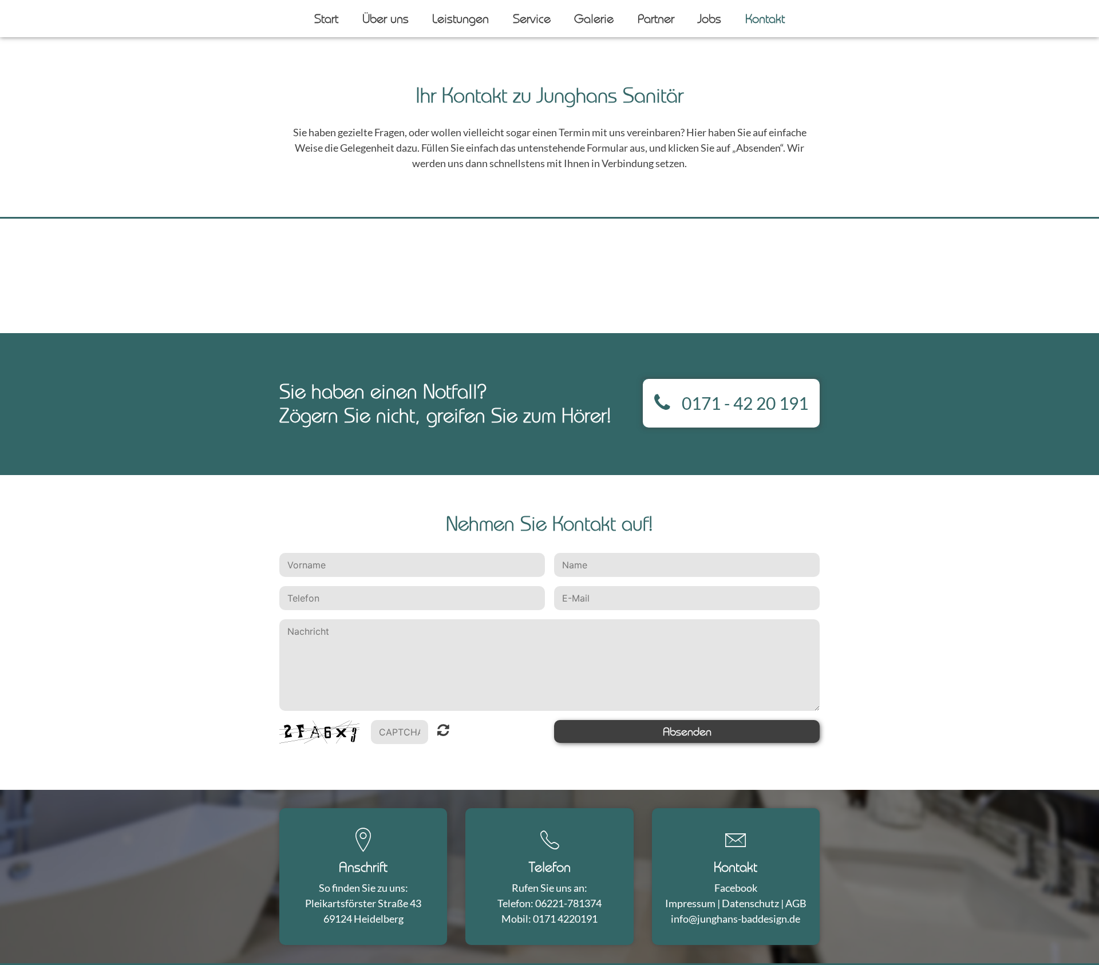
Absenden (687, 731)
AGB (796, 903)
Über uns (385, 18)
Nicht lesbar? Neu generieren (443, 732)
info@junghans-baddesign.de (735, 918)
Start (326, 18)
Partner (656, 18)
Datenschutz (750, 903)
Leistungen (460, 18)
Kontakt (765, 18)
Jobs (709, 18)
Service (532, 18)
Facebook (735, 887)
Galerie (594, 18)
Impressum (690, 903)
